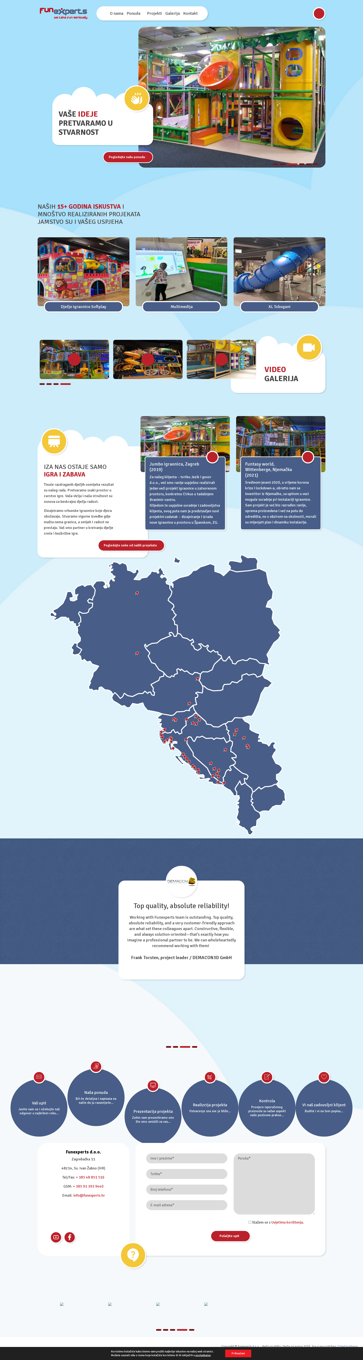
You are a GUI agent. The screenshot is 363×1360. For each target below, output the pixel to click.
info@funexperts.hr (89, 1195)
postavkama (203, 1355)
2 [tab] (282, 164)
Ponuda (133, 13)
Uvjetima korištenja (287, 1222)
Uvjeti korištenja (348, 1346)
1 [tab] (275, 164)
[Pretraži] (319, 13)
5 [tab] (308, 164)
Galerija (172, 13)
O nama (116, 13)
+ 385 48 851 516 (90, 1177)
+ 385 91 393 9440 (88, 1186)
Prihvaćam (238, 1353)
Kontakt (190, 13)
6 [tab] (315, 164)
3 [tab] (292, 164)
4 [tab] (301, 164)
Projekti (154, 13)
